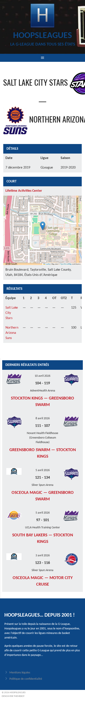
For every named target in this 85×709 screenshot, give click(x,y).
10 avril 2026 (42, 376)
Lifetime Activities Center (23, 191)
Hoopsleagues (42, 35)
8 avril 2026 (43, 418)
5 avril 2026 (43, 470)
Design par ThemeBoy (13, 696)
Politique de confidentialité (25, 679)
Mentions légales (19, 672)
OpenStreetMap (65, 264)
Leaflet (47, 264)
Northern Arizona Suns (11, 333)
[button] (42, 225)
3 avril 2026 (43, 555)
